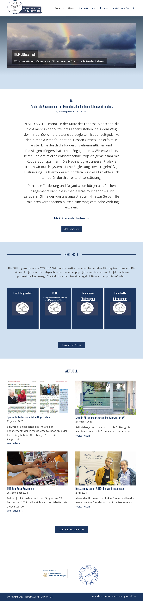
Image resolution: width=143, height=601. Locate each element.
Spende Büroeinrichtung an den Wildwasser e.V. (100, 418)
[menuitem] (59, 8)
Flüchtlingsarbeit (22, 293)
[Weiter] (130, 46)
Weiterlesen (14, 443)
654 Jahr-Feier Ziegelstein (20, 488)
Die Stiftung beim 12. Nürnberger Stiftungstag (100, 488)
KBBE (55, 293)
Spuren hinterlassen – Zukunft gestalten (28, 417)
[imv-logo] (25, 8)
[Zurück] (13, 46)
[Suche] (133, 8)
